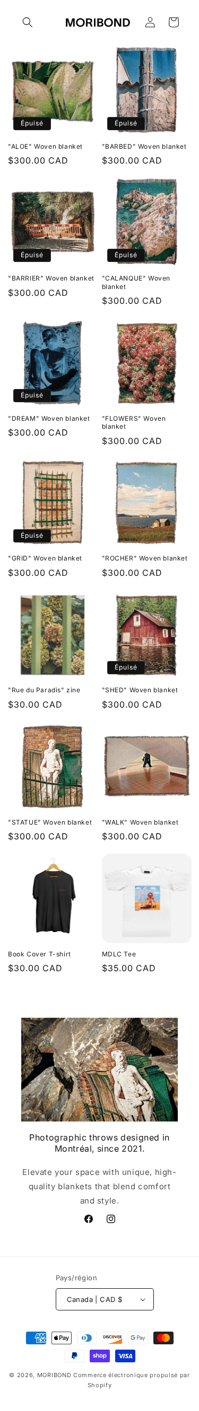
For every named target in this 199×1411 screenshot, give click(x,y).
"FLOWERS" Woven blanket (134, 422)
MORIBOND (54, 1375)
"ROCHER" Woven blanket (145, 558)
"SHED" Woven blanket (140, 690)
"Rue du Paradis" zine (44, 690)
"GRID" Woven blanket (45, 558)
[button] (27, 22)
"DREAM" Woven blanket (49, 418)
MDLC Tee (119, 954)
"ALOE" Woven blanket (45, 146)
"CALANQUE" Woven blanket (136, 282)
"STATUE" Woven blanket (50, 822)
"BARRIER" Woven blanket (51, 278)
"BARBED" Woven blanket (144, 146)
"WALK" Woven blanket (140, 822)
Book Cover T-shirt (39, 954)
